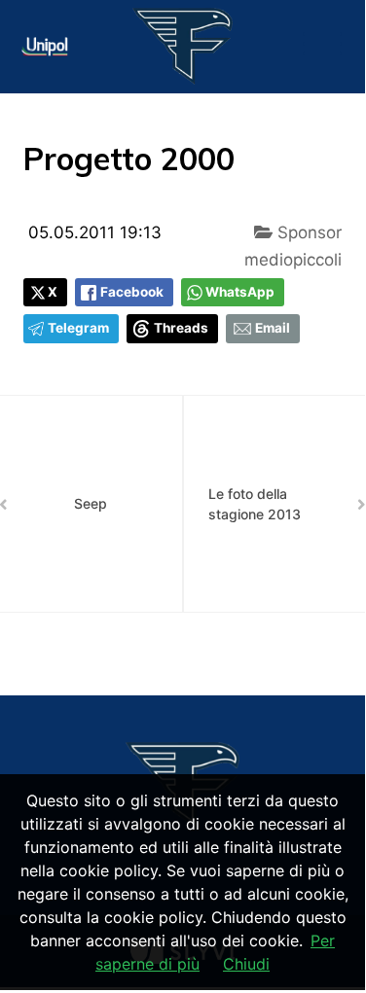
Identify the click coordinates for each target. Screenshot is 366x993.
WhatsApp (239, 292)
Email (272, 328)
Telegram (78, 328)
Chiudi (246, 964)
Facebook (132, 292)
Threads (181, 328)
